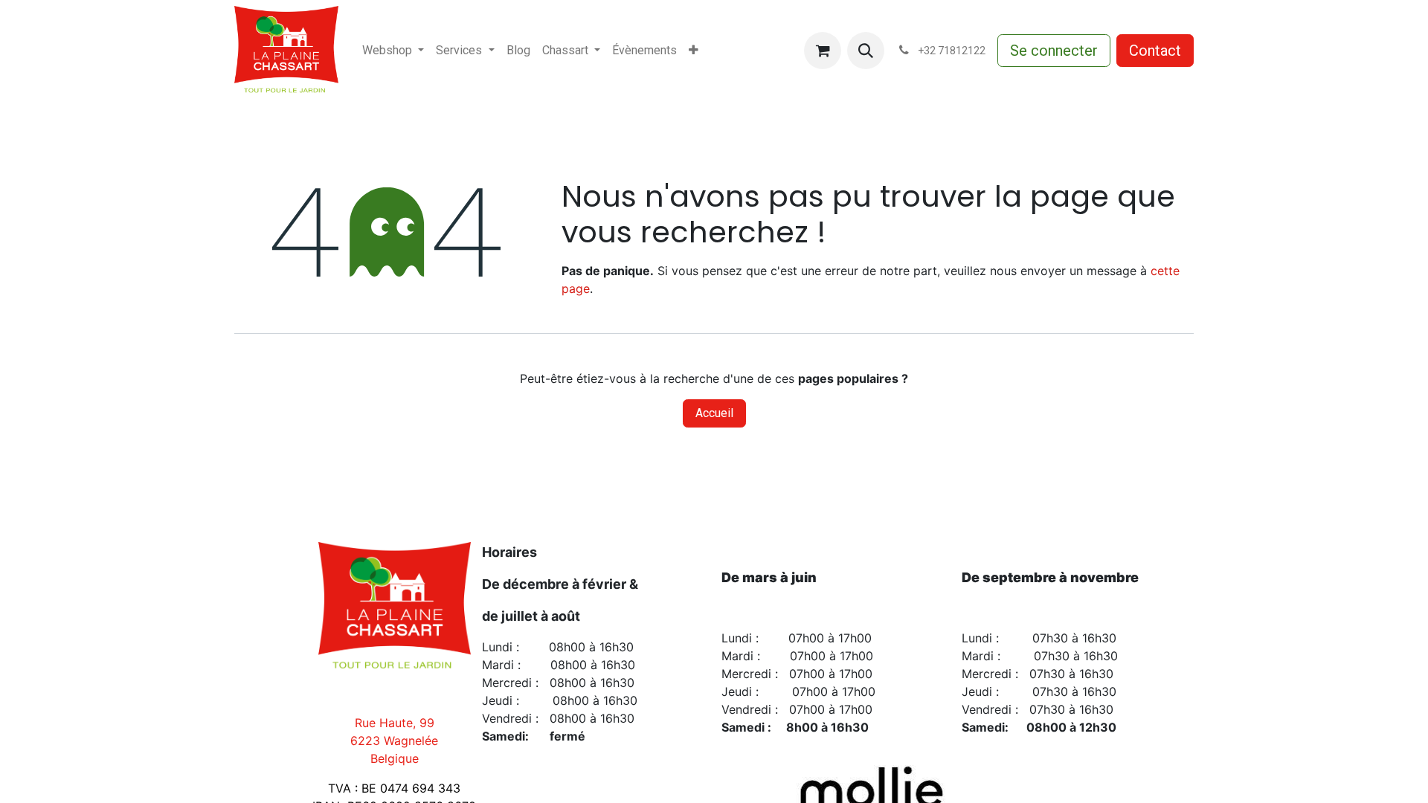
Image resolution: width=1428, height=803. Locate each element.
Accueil (714, 413)
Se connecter (1054, 50)
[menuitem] (393, 50)
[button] (865, 50)
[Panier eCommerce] (822, 50)
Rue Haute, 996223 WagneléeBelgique (394, 740)
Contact (1155, 50)
